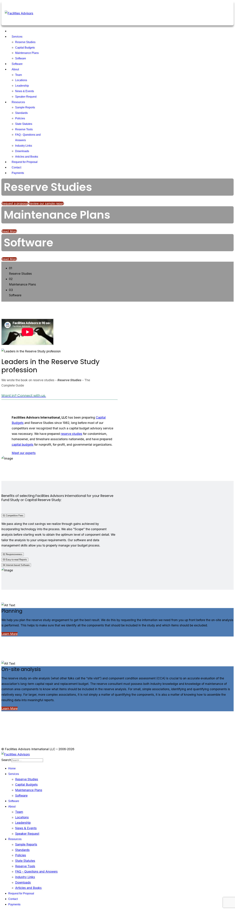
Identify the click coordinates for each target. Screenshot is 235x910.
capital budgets (22, 444)
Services (17, 36)
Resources (18, 102)
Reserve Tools (24, 129)
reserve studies (71, 434)
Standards (21, 112)
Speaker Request (25, 96)
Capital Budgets (25, 47)
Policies (20, 118)
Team (18, 74)
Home (15, 31)
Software (20, 58)
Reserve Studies (25, 42)
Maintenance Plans (27, 52)
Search (6, 760)
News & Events (24, 91)
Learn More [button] (9, 634)
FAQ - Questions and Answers (36, 871)
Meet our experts (24, 453)
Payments (18, 172)
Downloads (22, 151)
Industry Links (23, 145)
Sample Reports (25, 107)
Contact (16, 167)
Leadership (22, 85)
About (15, 69)
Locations (21, 80)
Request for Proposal (25, 161)
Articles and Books (26, 156)
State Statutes (23, 123)
